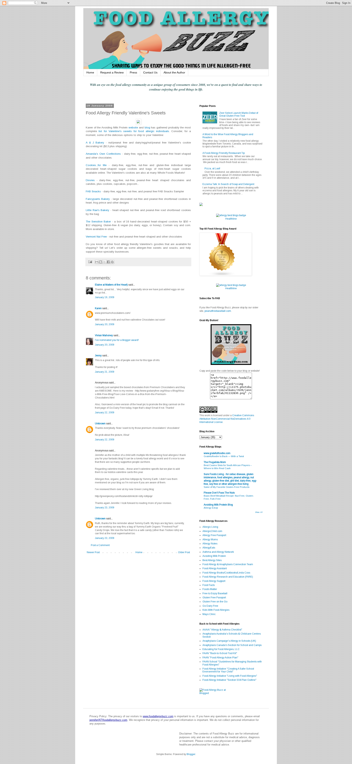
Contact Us (150, 72)
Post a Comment (100, 545)
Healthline (231, 218)
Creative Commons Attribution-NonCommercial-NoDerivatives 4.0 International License (226, 419)
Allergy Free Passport (214, 535)
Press (133, 72)
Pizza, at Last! (212, 168)
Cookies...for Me (96, 165)
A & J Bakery (95, 142)
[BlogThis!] (101, 262)
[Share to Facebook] (108, 262)
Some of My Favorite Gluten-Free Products (226, 487)
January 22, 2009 (104, 412)
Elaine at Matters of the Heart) (111, 284)
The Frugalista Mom (215, 462)
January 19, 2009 (104, 297)
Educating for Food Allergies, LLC (221, 649)
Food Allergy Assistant (214, 568)
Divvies (90, 180)
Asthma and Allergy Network (218, 552)
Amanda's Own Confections (103, 153)
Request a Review (112, 72)
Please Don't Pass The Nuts (219, 492)
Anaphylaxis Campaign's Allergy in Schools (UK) (229, 640)
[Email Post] (90, 261)
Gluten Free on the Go (214, 601)
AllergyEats (208, 547)
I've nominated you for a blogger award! (117, 340)
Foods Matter (209, 589)
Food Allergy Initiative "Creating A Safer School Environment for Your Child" (228, 670)
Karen (98, 308)
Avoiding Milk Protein (214, 556)
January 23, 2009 (104, 507)
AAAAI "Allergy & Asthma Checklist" (222, 629)
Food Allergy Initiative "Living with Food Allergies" (229, 675)
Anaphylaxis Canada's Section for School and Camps (232, 645)
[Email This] (97, 262)
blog (147, 127)
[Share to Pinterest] (112, 262)
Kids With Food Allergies (215, 610)
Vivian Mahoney (104, 335)
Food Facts (208, 585)
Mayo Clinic (209, 614)
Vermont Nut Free (96, 236)
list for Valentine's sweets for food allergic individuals (134, 131)
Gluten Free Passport (214, 597)
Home (90, 72)
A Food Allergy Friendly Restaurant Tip (223, 153)
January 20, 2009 (104, 324)
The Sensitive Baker (98, 221)
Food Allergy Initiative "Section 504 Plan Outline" (229, 680)
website (133, 127)
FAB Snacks (93, 191)
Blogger (191, 754)
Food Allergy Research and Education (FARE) (227, 576)
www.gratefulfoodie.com (217, 453)
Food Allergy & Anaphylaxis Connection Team (227, 564)
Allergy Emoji (211, 508)
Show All (259, 512)
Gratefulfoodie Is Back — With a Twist (224, 456)
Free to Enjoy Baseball (214, 593)
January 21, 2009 (104, 371)
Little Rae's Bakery (97, 210)
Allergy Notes (209, 543)
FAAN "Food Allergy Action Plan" (220, 657)
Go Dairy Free (210, 605)
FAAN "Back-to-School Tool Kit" (219, 653)
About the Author (174, 72)
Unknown (100, 423)
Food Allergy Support (213, 581)
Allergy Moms (210, 539)
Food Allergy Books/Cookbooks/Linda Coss (226, 572)
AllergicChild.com (212, 531)
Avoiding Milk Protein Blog (218, 504)
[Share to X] (104, 262)
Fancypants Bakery (98, 198)
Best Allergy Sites (212, 560)
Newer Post (93, 552)
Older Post (184, 552)
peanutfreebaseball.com (218, 311)
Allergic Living (210, 526)
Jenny (98, 355)
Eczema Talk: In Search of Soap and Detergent (228, 184)
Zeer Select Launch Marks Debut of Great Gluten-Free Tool (238, 114)
